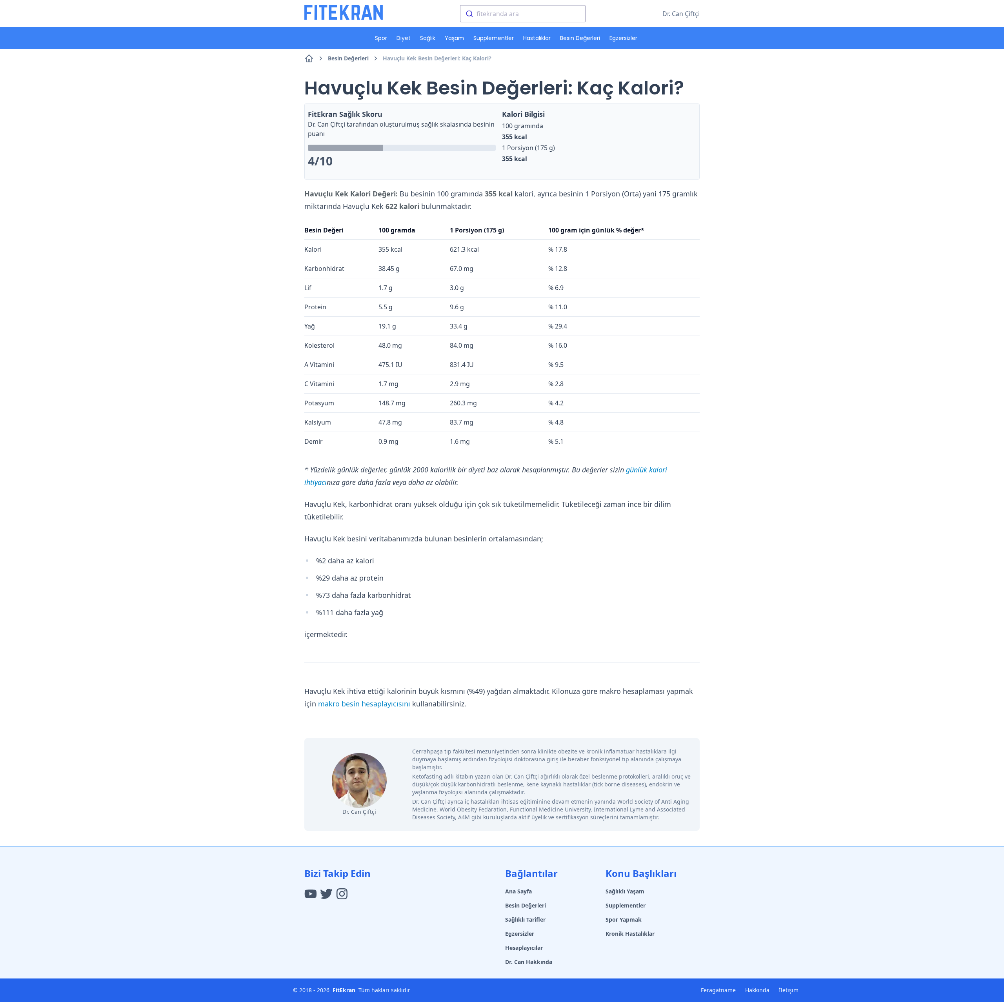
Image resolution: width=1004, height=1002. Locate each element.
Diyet (404, 38)
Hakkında (757, 990)
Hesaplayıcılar (524, 947)
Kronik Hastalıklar (630, 933)
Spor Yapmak (624, 919)
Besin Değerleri (580, 38)
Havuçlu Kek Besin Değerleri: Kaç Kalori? (437, 58)
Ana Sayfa (518, 891)
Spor (381, 38)
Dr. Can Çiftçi (681, 13)
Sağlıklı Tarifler (525, 919)
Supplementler (493, 38)
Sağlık (427, 38)
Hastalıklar (537, 38)
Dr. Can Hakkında (528, 962)
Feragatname (718, 990)
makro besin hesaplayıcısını (364, 703)
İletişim (788, 990)
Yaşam (454, 38)
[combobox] (523, 13)
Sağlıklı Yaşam (625, 891)
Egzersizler (623, 38)
